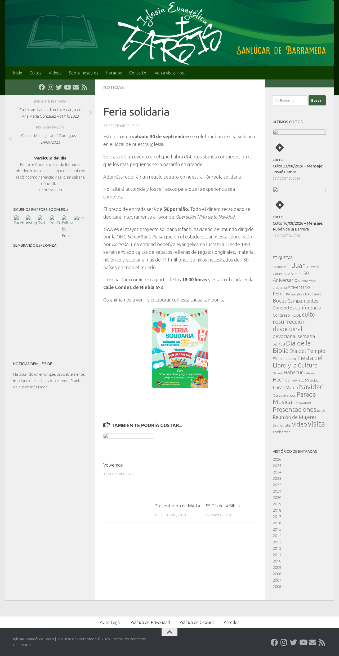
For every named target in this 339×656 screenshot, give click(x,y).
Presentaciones (294, 409)
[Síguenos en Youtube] (67, 87)
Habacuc (294, 372)
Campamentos (302, 300)
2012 (277, 548)
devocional (287, 328)
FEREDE (291, 359)
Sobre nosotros (83, 72)
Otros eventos (284, 395)
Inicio (17, 72)
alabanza (280, 287)
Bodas (280, 301)
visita (316, 423)
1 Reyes (311, 266)
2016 (277, 523)
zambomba (281, 432)
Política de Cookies (196, 622)
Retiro (321, 410)
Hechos (281, 380)
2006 (277, 586)
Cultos (35, 72)
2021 (277, 491)
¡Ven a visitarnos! (169, 72)
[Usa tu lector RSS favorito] (84, 87)
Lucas (279, 387)
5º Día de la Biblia (223, 505)
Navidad (311, 387)
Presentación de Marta (177, 505)
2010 (277, 561)
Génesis (278, 373)
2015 (277, 529)
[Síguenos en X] (59, 87)
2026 (277, 459)
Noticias (113, 87)
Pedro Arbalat (303, 403)
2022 (277, 484)
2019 (277, 504)
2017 (277, 516)
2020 (277, 497)
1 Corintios (279, 266)
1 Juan (296, 265)
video (299, 424)
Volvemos (113, 464)
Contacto (137, 72)
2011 (277, 554)
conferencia (308, 308)
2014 (277, 535)
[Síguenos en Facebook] (42, 87)
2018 (277, 510)
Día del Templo (307, 351)
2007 (277, 580)
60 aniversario (306, 280)
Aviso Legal (110, 622)
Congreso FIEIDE (287, 315)
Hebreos (309, 373)
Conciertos (284, 307)
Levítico (314, 380)
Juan (305, 380)
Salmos (278, 425)
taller (288, 425)
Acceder (231, 622)
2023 (277, 478)
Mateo (292, 387)
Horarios (114, 72)
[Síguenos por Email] (76, 87)
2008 (277, 573)
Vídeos (55, 72)
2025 (277, 465)
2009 (277, 567)
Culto (278, 160)
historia (295, 380)
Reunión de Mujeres (294, 417)
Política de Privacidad (150, 622)
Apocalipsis (297, 294)
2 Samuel (295, 274)
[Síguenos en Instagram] (50, 87)
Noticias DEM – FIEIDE (32, 364)
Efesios (279, 358)
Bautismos (313, 294)
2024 (277, 472)
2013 (277, 542)
